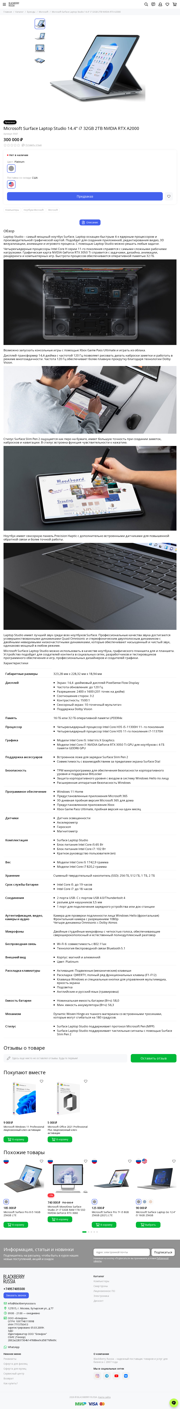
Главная (8, 11)
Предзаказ (85, 196)
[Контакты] (153, 4)
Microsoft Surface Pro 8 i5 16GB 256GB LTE (22, 1214)
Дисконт (99, 1300)
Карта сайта (104, 1397)
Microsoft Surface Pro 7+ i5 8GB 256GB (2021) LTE (110, 1214)
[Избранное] (169, 196)
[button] (49, 68)
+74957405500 (14, 1289)
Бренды (31, 11)
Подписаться (163, 1252)
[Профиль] (160, 4)
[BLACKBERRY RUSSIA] (14, 4)
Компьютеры (12, 209)
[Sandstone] (150, 1201)
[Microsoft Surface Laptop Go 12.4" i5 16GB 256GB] (156, 1179)
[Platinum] (11, 168)
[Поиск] (146, 4)
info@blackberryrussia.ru (22, 1303)
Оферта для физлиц (15, 1363)
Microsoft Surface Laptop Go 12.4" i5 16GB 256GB (156, 1214)
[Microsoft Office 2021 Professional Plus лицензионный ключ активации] (68, 1099)
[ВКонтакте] (126, 1376)
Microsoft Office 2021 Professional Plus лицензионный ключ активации (68, 1130)
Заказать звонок (16, 1295)
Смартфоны (101, 1286)
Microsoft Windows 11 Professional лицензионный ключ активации (24, 1128)
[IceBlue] (144, 1201)
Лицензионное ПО (104, 1291)
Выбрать (150, 1224)
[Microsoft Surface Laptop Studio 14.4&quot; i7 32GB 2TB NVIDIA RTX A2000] (96, 68)
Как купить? (11, 1383)
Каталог (19, 11)
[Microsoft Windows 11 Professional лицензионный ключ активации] (24, 1099)
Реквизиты (10, 1358)
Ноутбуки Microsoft (34, 209)
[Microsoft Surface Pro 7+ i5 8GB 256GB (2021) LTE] (112, 1179)
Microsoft (43, 11)
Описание (92, 222)
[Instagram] (97, 1376)
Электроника (101, 1296)
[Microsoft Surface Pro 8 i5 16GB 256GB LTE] (24, 1179)
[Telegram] (107, 1376)
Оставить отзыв (154, 1058)
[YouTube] (116, 1376)
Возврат (9, 1378)
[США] (11, 184)
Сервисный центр (14, 1373)
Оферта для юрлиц (15, 1368)
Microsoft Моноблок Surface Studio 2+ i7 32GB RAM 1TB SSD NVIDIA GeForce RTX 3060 (66, 1210)
